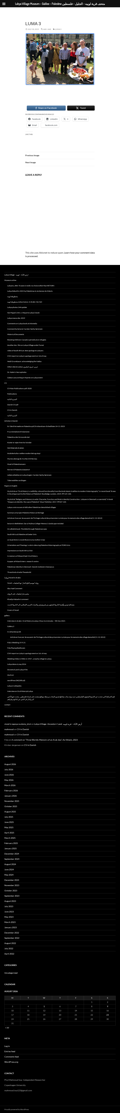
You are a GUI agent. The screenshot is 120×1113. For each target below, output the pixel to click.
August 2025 (10, 811)
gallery (7, 615)
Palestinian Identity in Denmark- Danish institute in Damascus (30, 567)
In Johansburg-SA (14, 632)
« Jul (7, 1027)
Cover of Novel (13, 610)
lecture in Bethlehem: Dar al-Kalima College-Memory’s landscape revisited (35, 523)
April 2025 (9, 832)
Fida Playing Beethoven (16, 648)
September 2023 (11, 896)
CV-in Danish (12, 410)
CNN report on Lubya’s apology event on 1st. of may (27, 653)
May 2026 (8, 780)
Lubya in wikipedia (14, 686)
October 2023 (10, 890)
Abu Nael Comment (14, 588)
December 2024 (11, 853)
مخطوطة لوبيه (12, 296)
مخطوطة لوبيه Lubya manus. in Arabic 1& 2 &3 (24, 302)
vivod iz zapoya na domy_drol (17, 724)
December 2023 (11, 880)
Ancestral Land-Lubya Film (17, 670)
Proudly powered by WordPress (16, 1109)
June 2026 (9, 774)
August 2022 (10, 943)
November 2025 (11, 801)
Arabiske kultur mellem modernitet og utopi (23, 453)
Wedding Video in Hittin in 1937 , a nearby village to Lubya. (29, 659)
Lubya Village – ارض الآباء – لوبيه (16, 275)
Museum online (10, 280)
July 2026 (8, 769)
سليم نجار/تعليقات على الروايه (18, 594)
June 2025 (9, 822)
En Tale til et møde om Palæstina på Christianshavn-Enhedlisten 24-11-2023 (36, 426)
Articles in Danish (11, 421)
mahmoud (9, 729)
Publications (12, 394)
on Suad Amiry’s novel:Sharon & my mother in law (26, 540)
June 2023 (9, 911)
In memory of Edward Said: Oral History (22, 556)
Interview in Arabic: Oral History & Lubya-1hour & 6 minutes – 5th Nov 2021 (36, 621)
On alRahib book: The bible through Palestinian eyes (27, 529)
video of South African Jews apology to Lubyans (25, 350)
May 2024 (8, 874)
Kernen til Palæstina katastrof (18, 469)
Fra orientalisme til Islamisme (18, 432)
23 (107, 1015)
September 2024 (11, 859)
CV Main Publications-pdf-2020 (19, 388)
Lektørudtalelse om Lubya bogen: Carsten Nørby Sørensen (29, 475)
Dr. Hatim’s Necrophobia (16, 372)
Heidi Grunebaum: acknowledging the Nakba (24, 361)
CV (5, 383)
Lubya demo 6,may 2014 (16, 664)
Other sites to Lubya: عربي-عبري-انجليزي (22, 367)
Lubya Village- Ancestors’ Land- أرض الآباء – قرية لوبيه (58, 724)
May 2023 (8, 917)
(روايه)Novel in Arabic (12, 578)
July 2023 (8, 906)
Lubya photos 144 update (17, 307)
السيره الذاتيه (12, 415)
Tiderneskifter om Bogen (16, 480)
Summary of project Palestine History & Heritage (25, 513)
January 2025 (10, 848)
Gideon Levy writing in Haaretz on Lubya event (25, 378)
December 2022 (11, 932)
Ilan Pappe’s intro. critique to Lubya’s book (23, 313)
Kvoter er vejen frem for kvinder (19, 442)
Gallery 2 (10, 626)
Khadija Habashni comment (17, 599)
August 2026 (10, 764)
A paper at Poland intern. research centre (22, 561)
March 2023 (10, 922)
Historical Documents (15, 334)
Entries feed (9, 1051)
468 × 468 (47, 29)
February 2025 (11, 843)
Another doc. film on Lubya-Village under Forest (25, 345)
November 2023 (11, 885)
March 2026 (10, 785)
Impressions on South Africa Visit (19, 550)
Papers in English (10, 486)
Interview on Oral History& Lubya (20, 691)
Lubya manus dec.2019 (16, 318)
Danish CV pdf (12, 405)
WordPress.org (11, 1062)
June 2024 (9, 869)
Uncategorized (11, 973)
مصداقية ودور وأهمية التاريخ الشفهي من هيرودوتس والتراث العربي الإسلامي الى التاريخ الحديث (40, 605)
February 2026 (11, 790)
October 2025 (10, 806)
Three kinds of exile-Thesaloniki (19, 572)
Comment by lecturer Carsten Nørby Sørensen (25, 329)
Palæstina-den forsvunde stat (18, 437)
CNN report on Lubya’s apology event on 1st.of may (26, 356)
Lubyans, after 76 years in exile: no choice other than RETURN (30, 286)
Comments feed (11, 1056)
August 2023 (10, 901)
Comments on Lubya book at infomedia (22, 323)
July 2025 (8, 817)
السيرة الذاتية (12, 399)
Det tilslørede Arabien (15, 448)
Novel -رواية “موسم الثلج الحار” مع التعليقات (23, 583)
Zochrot (10, 675)
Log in (7, 1046)
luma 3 (58, 29)
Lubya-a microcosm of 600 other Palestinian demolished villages (31, 507)
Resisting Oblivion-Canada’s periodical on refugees (26, 340)
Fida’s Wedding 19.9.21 (16, 642)
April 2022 (9, 953)
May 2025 (8, 827)
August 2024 (10, 864)
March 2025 (10, 838)
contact (7, 705)
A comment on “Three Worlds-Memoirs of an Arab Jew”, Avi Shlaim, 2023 (45, 740)
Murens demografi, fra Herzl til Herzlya (22, 459)
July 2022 (8, 948)
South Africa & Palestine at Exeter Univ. (22, 534)
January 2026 (10, 796)
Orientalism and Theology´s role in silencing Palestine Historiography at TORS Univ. (38, 545)
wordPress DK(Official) (16, 680)
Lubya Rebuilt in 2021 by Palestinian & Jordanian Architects (30, 291)
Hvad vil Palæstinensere (16, 464)
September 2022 (11, 938)
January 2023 (10, 927)
